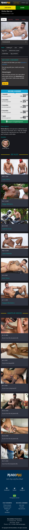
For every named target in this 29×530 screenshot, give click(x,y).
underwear (5, 53)
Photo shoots (7, 505)
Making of (7, 509)
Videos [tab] (23, 19)
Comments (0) (6, 42)
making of (9, 47)
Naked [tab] (17, 19)
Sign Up (5, 83)
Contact (22, 507)
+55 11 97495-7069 (13, 524)
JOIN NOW (8, 7)
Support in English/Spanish (15, 122)
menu (23, 3)
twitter (15, 490)
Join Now (16, 3)
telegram (22, 490)
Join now (21, 505)
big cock (4, 50)
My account (22, 509)
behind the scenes (14, 50)
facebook (6, 490)
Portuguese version (14, 497)
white (20, 47)
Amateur (7, 512)
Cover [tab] (3, 19)
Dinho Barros (5, 148)
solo (15, 47)
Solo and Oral (7, 507)
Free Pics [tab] (10, 19)
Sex (7, 510)
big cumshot (14, 53)
